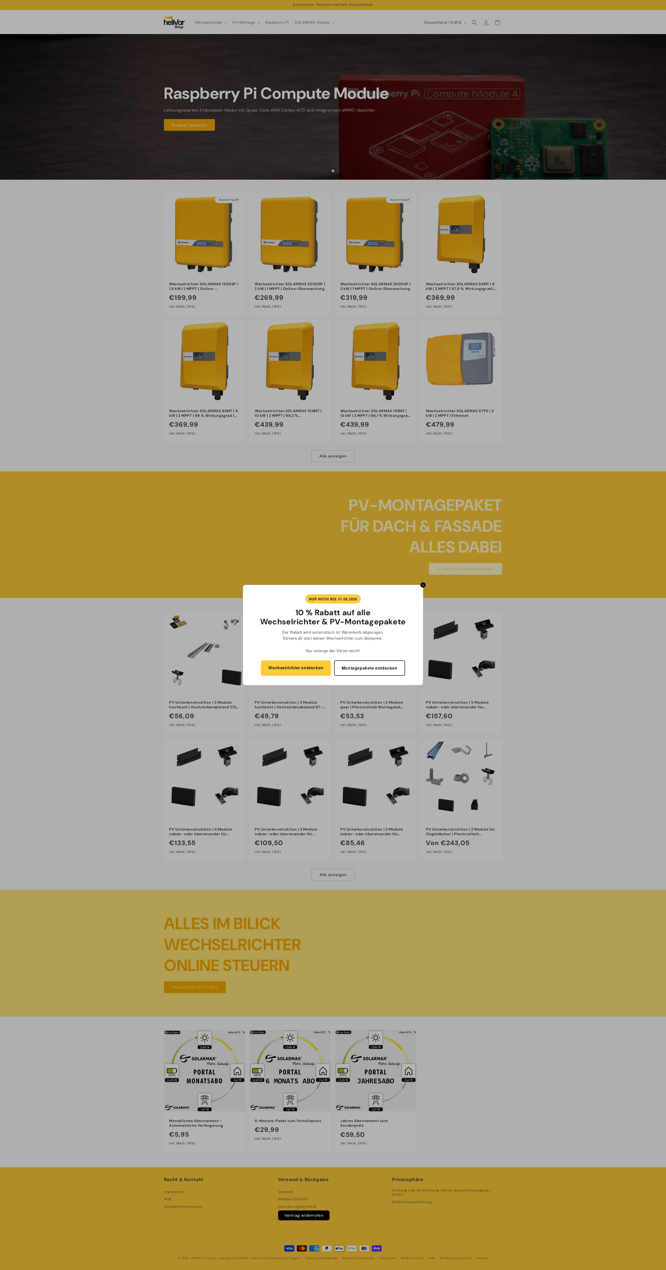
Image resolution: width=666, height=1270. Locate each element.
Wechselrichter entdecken (295, 668)
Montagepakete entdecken (370, 668)
